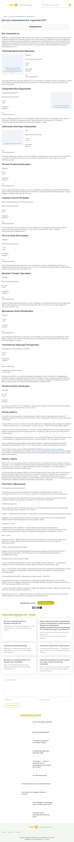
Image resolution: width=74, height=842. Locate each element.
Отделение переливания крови (15, 646)
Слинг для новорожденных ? (42, 723)
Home (5, 16)
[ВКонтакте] (33, 608)
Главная (4, 832)
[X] (41, 608)
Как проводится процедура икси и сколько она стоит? (42, 803)
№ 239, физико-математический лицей (36, 784)
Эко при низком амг (40, 775)
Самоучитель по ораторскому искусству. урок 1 (41, 814)
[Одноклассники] (36, 608)
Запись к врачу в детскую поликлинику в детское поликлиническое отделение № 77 (12, 70)
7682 (13, 5)
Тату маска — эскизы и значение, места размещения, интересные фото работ (42, 764)
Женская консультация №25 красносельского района (61, 106)
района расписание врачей (54, 449)
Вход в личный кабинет (41, 732)
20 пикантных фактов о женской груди (41, 752)
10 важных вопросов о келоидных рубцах (41, 741)
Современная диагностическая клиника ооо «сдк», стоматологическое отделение (54, 662)
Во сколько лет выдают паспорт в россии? (34, 793)
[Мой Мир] (38, 608)
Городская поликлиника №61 (12, 143)
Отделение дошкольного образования (54, 646)
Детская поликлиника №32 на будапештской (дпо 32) (15, 622)
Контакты (18, 832)
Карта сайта (11, 832)
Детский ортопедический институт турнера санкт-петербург (17, 661)
